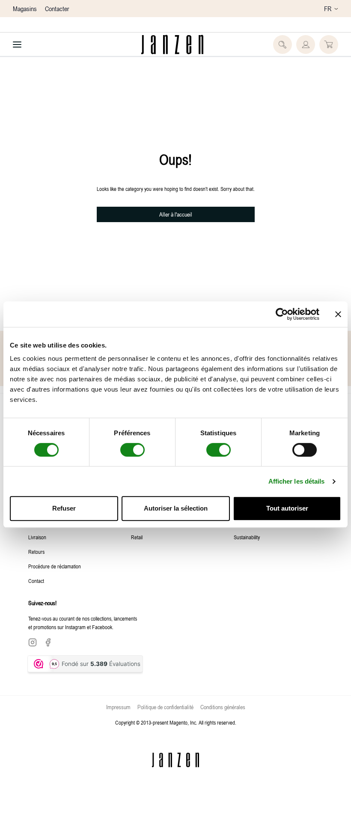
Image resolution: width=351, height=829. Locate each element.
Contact (36, 580)
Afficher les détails (296, 481)
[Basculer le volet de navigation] (17, 44)
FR (327, 8)
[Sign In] (305, 44)
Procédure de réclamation (54, 566)
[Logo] (172, 44)
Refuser (64, 508)
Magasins (25, 8)
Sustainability (247, 537)
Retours (36, 551)
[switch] (132, 450)
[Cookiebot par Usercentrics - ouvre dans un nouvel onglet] (281, 314)
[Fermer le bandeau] (338, 314)
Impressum (118, 706)
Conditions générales (222, 706)
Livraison (37, 537)
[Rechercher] (282, 44)
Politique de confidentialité (165, 706)
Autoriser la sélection (176, 508)
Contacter (57, 8)
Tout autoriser (287, 508)
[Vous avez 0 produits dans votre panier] (328, 44)
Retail (137, 537)
